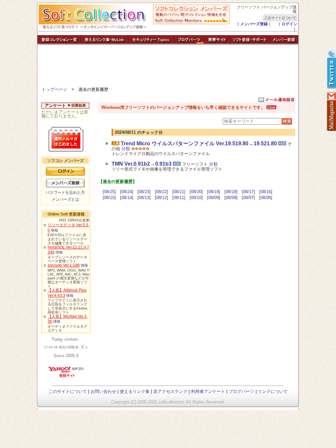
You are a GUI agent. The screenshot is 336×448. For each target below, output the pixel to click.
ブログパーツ (241, 391)
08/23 (144, 191)
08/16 (266, 191)
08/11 (179, 197)
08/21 (179, 191)
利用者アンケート (208, 391)
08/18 (231, 191)
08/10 (196, 197)
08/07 (248, 197)
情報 (54, 230)
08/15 (109, 197)
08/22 (161, 191)
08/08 (231, 197)
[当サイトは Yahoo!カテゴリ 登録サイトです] (66, 377)
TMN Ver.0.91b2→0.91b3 (142, 164)
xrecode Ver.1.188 (64, 265)
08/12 (161, 197)
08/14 (126, 197)
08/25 (109, 191)
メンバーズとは (65, 199)
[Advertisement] (168, 67)
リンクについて (273, 391)
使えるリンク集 (135, 391)
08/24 (126, 191)
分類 (125, 148)
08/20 (196, 191)
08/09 (213, 197)
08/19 (213, 191)
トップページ (54, 89)
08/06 (266, 197)
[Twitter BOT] (331, 69)
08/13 (144, 197)
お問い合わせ (103, 391)
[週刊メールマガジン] (331, 111)
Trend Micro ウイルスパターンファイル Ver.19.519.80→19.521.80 (199, 143)
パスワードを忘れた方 (65, 192)
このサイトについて (68, 391)
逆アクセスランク (170, 391)
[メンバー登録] (283, 43)
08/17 (248, 191)
